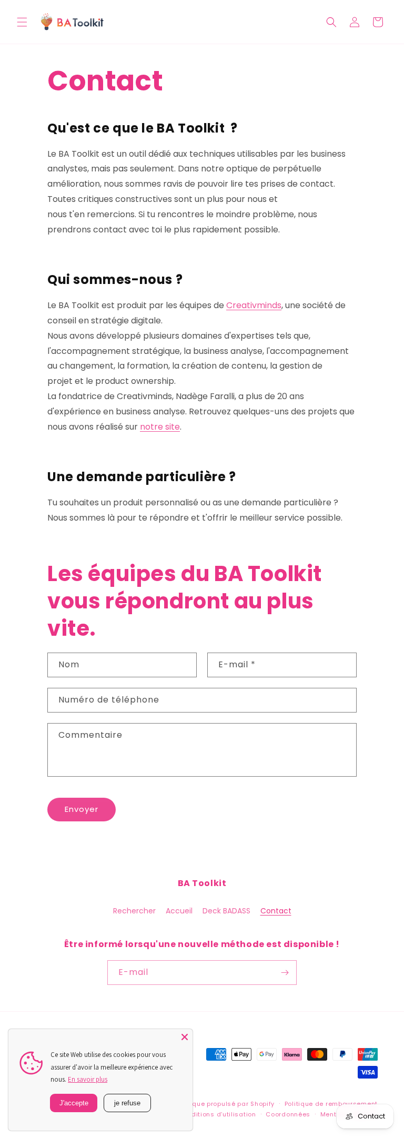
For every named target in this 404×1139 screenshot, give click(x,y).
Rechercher (134, 911)
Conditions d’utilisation (217, 1114)
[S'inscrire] (284, 972)
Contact (275, 911)
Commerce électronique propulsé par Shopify (200, 1104)
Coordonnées (288, 1114)
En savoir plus (87, 1079)
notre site (160, 427)
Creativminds (253, 305)
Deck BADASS (226, 911)
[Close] (184, 1037)
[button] (22, 22)
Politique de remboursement (331, 1104)
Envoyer (81, 809)
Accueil (179, 911)
